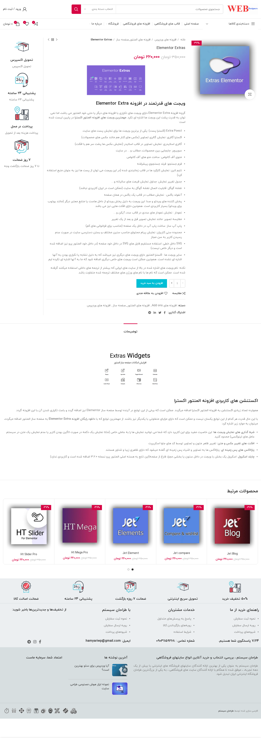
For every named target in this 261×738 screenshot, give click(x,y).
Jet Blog (232, 554)
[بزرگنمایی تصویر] (250, 94)
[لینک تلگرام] (149, 312)
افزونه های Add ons (164, 305)
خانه (182, 40)
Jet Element (131, 553)
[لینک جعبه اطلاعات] (21, 54)
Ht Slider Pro (29, 554)
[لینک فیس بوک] (165, 312)
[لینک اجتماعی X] (160, 312)
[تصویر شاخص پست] (119, 670)
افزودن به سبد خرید (151, 283)
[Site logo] (242, 9)
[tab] (130, 329)
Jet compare (181, 553)
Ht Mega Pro (79, 553)
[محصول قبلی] (57, 40)
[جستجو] (76, 9)
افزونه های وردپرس (165, 40)
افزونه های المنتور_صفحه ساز (132, 40)
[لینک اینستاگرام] (35, 642)
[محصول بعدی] (48, 40)
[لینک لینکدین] (154, 312)
